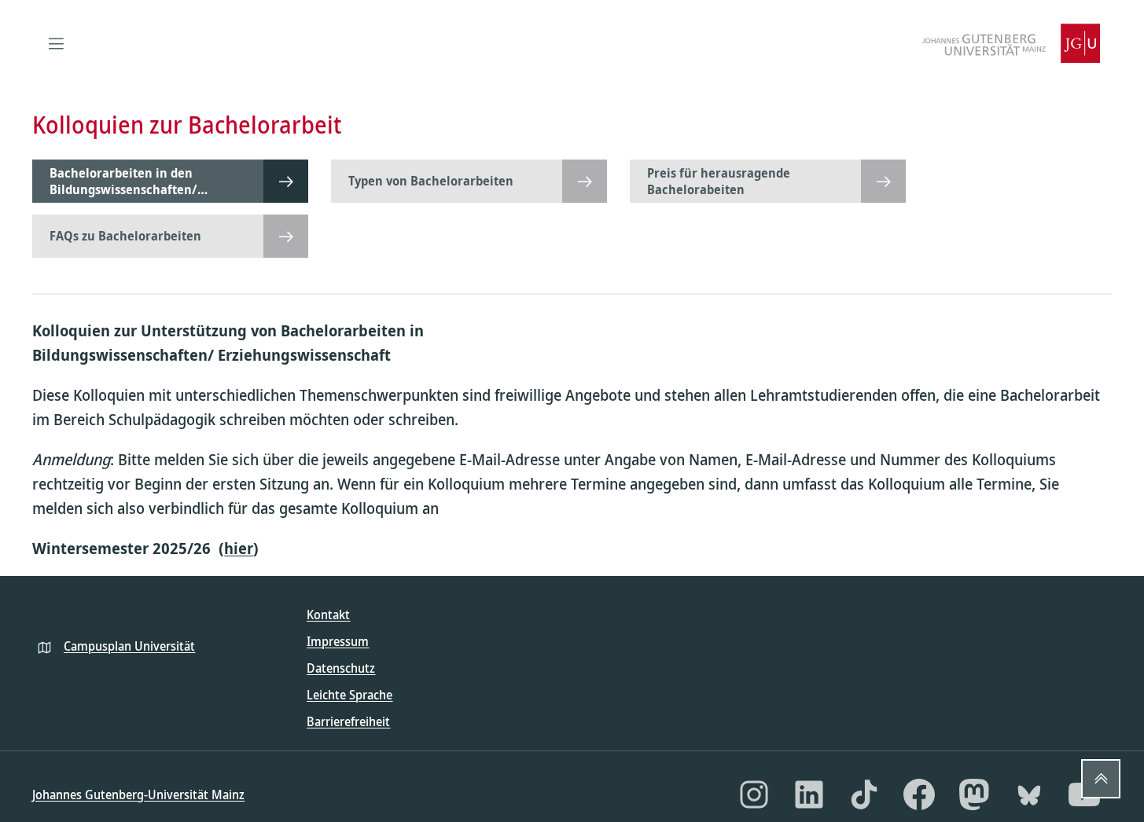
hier (238, 548)
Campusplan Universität (129, 646)
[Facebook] (919, 794)
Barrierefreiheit (348, 721)
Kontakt (328, 614)
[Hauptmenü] (55, 43)
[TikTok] (864, 794)
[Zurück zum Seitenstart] (1100, 778)
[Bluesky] (1029, 794)
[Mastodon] (974, 794)
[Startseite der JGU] (1011, 43)
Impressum (338, 641)
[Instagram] (754, 794)
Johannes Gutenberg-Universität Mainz (138, 794)
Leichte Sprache (349, 694)
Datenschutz (341, 668)
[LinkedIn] (809, 794)
